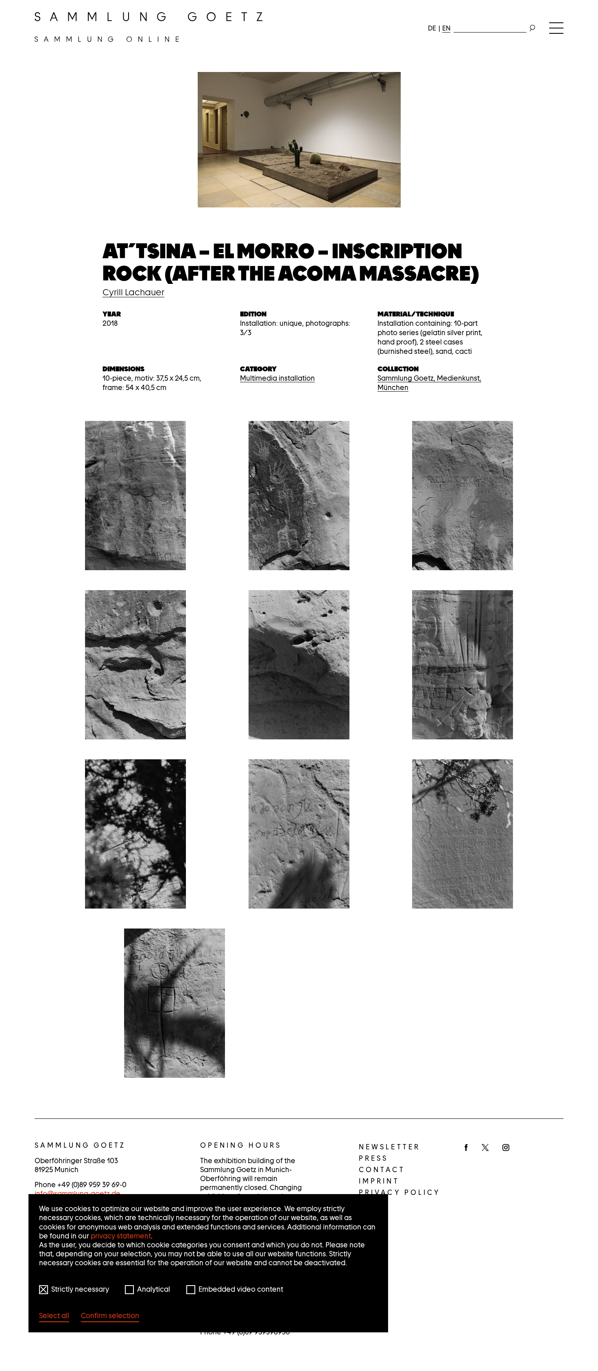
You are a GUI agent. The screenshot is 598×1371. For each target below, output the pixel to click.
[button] (135, 495)
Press (373, 1158)
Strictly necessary (80, 1289)
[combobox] (490, 26)
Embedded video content (241, 1289)
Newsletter (389, 1147)
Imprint (379, 1181)
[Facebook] (466, 1148)
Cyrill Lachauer (133, 292)
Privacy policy (400, 1192)
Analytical (153, 1289)
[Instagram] (505, 1148)
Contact (382, 1170)
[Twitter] (485, 1148)
